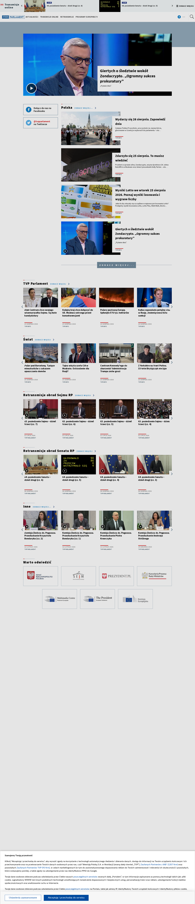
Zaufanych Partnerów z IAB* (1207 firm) (159, 864)
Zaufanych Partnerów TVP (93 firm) (33, 868)
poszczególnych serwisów (85, 877)
